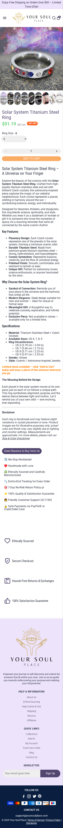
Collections (31, 734)
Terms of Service (36, 820)
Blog (31, 752)
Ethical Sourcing (31, 702)
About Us (31, 697)
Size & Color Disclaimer (15, 438)
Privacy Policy (53, 820)
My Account (31, 743)
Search (31, 738)
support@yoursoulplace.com (31, 815)
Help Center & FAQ (31, 706)
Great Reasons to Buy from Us (22, 451)
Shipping (31, 711)
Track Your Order (31, 748)
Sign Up (50, 773)
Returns (31, 716)
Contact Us (31, 757)
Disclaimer (31, 823)
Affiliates (31, 720)
